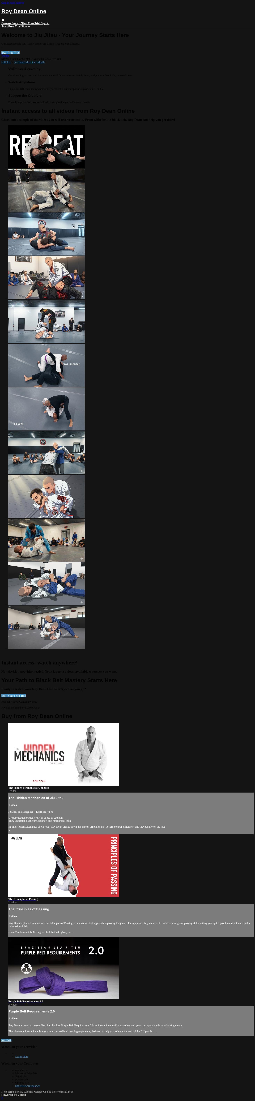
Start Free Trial (10, 52)
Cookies (29, 1091)
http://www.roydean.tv (27, 1085)
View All (6, 1040)
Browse (6, 23)
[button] (3, 20)
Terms (11, 1091)
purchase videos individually (29, 62)
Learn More (21, 1056)
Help (4, 1091)
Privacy (19, 1091)
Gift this (6, 62)
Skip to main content (12, 2)
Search (16, 23)
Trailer (5, 55)
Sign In (25, 26)
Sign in (45, 23)
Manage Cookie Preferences (49, 1091)
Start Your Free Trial (13, 695)
